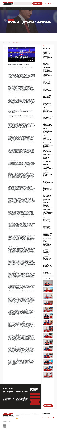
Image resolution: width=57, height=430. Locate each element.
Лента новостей (46, 47)
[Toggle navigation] (4, 8)
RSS (17, 418)
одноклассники (35, 400)
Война (36, 8)
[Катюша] (8, 414)
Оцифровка (20, 8)
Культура (44, 8)
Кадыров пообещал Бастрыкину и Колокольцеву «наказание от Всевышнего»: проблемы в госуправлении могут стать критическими (22, 393)
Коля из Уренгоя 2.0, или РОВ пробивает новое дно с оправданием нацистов (8, 392)
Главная (4, 42)
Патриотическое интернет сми (8, 5)
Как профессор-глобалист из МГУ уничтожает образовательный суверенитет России (9, 398)
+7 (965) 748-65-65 (46, 414)
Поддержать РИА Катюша (37, 3)
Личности (10, 19)
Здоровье (29, 8)
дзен (34, 403)
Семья (52, 8)
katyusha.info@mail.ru (46, 413)
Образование (11, 8)
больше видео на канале (48, 405)
